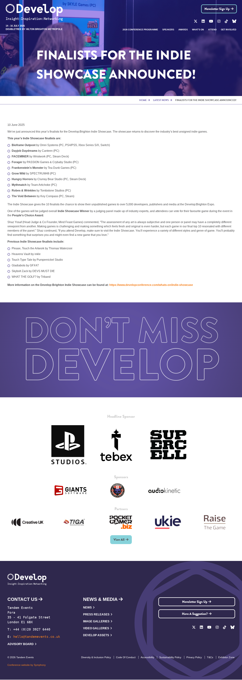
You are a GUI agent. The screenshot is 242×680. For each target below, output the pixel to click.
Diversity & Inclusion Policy (96, 657)
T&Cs (210, 657)
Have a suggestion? (195, 614)
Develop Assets (96, 635)
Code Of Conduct (126, 657)
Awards (183, 29)
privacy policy (194, 657)
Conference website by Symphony (26, 664)
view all (119, 539)
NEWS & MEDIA (100, 599)
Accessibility (147, 657)
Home (143, 100)
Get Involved (228, 29)
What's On (198, 29)
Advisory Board (20, 644)
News (87, 607)
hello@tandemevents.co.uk (36, 636)
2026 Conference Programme (140, 29)
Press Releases (96, 614)
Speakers (168, 29)
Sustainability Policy (170, 657)
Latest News (161, 100)
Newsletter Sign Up (217, 9)
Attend (212, 29)
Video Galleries (96, 628)
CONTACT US (22, 599)
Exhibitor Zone (226, 657)
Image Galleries (96, 621)
